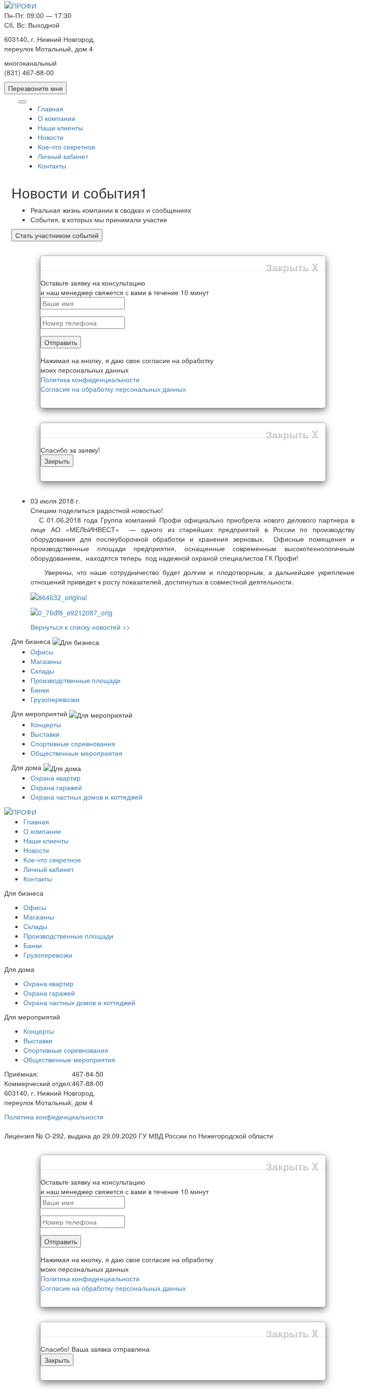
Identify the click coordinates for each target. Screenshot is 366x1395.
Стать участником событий (57, 235)
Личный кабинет (63, 156)
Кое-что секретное (66, 146)
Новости (50, 137)
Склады (42, 670)
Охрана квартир (55, 777)
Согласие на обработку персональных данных (113, 389)
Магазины (45, 661)
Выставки (45, 734)
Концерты (45, 724)
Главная (50, 108)
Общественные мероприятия (76, 753)
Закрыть (57, 460)
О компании (56, 118)
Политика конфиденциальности (90, 379)
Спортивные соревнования (72, 743)
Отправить (60, 342)
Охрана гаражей (56, 787)
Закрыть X (292, 267)
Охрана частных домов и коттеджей (86, 796)
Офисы (41, 651)
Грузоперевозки (55, 699)
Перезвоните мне (35, 88)
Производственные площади (75, 680)
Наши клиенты (60, 127)
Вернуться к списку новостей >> (80, 627)
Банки (39, 689)
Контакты (52, 165)
